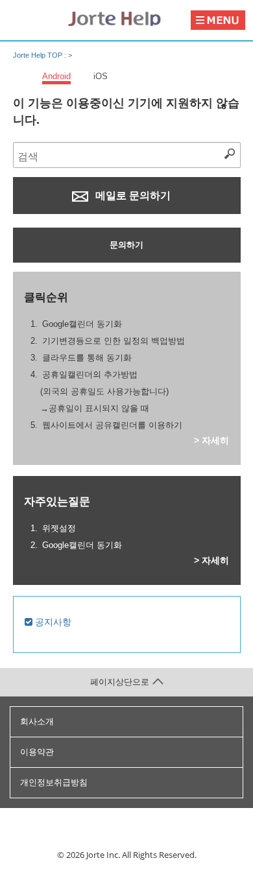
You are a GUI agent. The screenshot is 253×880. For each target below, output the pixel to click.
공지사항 (51, 622)
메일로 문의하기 (132, 195)
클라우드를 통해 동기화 (87, 358)
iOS (100, 76)
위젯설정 (59, 528)
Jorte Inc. (103, 855)
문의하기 (126, 245)
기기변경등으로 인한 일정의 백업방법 (113, 341)
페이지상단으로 (119, 682)
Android (56, 76)
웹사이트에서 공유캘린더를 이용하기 (112, 425)
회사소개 (37, 721)
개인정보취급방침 (54, 782)
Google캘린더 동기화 (82, 324)
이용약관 (37, 752)
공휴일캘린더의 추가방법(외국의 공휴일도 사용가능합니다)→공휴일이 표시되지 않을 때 (104, 391)
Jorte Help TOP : (40, 55)
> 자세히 (211, 440)
